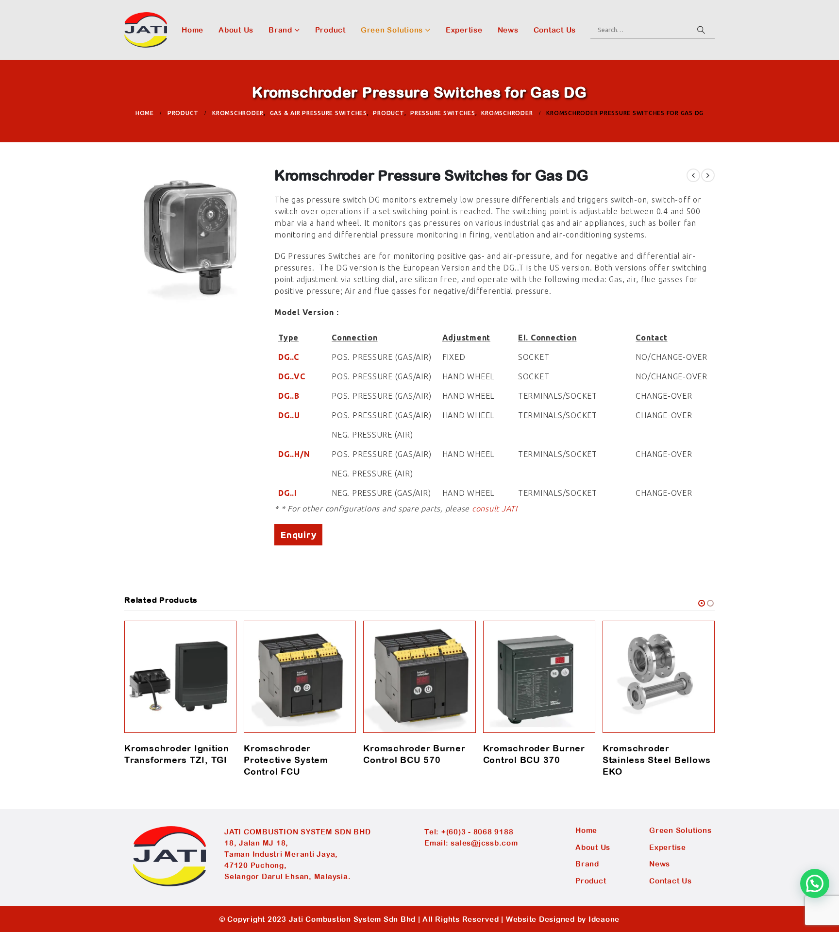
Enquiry (298, 534)
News (508, 30)
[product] (180, 677)
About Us (235, 30)
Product (330, 30)
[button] (701, 603)
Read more (220, 636)
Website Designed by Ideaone (563, 919)
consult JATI (495, 508)
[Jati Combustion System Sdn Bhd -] (145, 30)
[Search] (701, 29)
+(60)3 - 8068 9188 (477, 832)
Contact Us (555, 30)
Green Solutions (392, 30)
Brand (280, 30)
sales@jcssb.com (484, 843)
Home (192, 30)
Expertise (464, 30)
